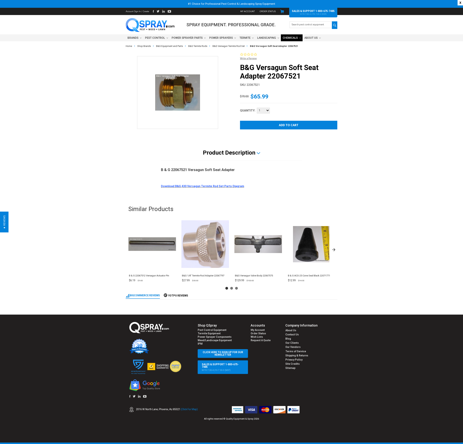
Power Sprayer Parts (187, 37)
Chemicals (290, 37)
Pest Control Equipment (212, 330)
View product (152, 267)
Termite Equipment (209, 333)
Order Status (268, 11)
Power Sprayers (221, 37)
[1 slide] (226, 288)
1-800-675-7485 (325, 11)
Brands (133, 37)
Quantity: (247, 110)
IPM (200, 343)
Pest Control (155, 37)
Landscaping (267, 37)
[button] (4, 222)
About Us (311, 37)
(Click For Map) (189, 409)
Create (146, 11)
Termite (245, 37)
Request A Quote (261, 340)
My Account (247, 11)
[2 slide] (231, 288)
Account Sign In (133, 11)
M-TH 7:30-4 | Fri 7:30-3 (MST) (220, 367)
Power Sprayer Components (215, 336)
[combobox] (311, 24)
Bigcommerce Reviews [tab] (144, 295)
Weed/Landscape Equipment (215, 340)
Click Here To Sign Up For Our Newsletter (223, 353)
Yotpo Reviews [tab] (178, 295)
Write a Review (248, 58)
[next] (333, 249)
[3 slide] (236, 288)
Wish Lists (257, 336)
